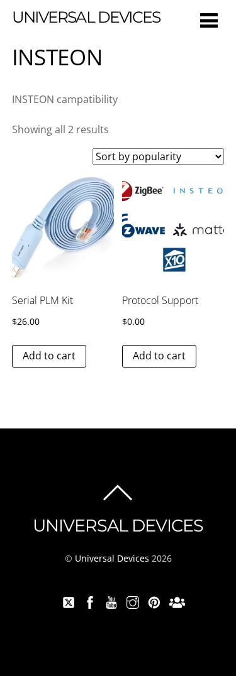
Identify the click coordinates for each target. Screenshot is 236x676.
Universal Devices (112, 558)
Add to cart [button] (49, 356)
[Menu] (209, 20)
